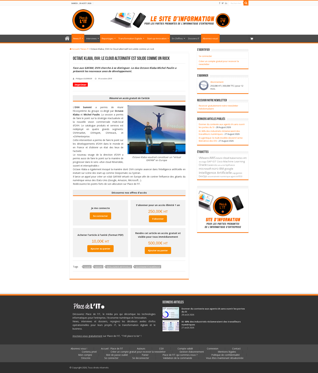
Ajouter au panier (100, 248)
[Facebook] (220, 3)
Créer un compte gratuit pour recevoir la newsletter (138, 351)
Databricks (212, 165)
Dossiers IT (193, 38)
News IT (77, 38)
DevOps (98, 267)
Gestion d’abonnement (192, 351)
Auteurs (141, 348)
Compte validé (185, 348)
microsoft (205, 168)
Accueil (75, 48)
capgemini (237, 173)
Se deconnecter (140, 358)
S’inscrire (85, 358)
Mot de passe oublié (117, 354)
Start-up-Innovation (157, 38)
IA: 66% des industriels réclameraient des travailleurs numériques (219, 133)
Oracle (203, 165)
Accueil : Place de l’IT (67, 38)
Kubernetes (236, 158)
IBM (221, 168)
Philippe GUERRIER (84, 78)
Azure (219, 158)
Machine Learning (234, 161)
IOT (214, 161)
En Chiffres (177, 38)
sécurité (221, 165)
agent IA (234, 176)
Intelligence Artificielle (119, 267)
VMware (204, 158)
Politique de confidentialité (225, 354)
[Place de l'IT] (83, 20)
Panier (145, 354)
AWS (212, 158)
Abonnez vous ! (79, 348)
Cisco (220, 161)
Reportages (107, 38)
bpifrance (230, 165)
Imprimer (80, 84)
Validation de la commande (177, 358)
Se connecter (100, 215)
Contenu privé (89, 351)
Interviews (91, 38)
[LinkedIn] (226, 3)
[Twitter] (222, 3)
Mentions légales (227, 351)
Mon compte (85, 354)
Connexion (212, 348)
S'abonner (158, 218)
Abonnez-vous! (210, 38)
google (228, 168)
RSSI (240, 176)
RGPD (215, 168)
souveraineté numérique (147, 267)
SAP (209, 161)
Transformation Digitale (130, 38)
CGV (161, 348)
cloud (87, 267)
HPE (245, 158)
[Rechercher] (245, 2)
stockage (203, 161)
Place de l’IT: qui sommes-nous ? (179, 354)
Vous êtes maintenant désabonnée (224, 358)
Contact (236, 348)
